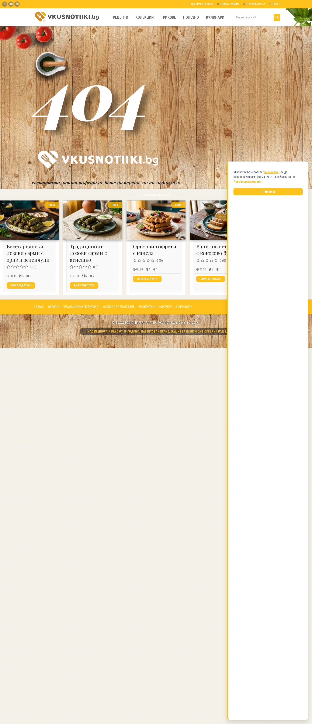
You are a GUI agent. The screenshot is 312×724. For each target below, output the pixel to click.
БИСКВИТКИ (147, 307)
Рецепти (120, 17)
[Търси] (277, 17)
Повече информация (247, 181)
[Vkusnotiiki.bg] (17, 4)
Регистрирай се (255, 4)
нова (52, 205)
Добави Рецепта (229, 4)
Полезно (191, 17)
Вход (275, 4)
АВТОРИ (53, 307)
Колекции (144, 17)
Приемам (268, 192)
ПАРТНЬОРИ (184, 307)
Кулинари (215, 17)
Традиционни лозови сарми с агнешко (88, 253)
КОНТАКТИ (165, 307)
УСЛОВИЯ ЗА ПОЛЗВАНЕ (119, 307)
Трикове (168, 17)
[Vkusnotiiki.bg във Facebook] (4, 4)
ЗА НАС (39, 307)
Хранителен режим (201, 4)
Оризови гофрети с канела (154, 249)
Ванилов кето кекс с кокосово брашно (219, 249)
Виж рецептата (21, 285)
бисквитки (271, 172)
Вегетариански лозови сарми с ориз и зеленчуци (28, 253)
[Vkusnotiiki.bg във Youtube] (11, 4)
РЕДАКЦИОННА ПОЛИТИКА (80, 307)
